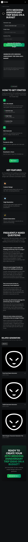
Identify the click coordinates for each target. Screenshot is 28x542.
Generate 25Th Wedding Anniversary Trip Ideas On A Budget (14, 45)
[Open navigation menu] (25, 2)
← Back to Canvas (5, 6)
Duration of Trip (6, 36)
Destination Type (7, 22)
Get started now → (14, 476)
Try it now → (14, 160)
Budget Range (6, 29)
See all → (5, 343)
